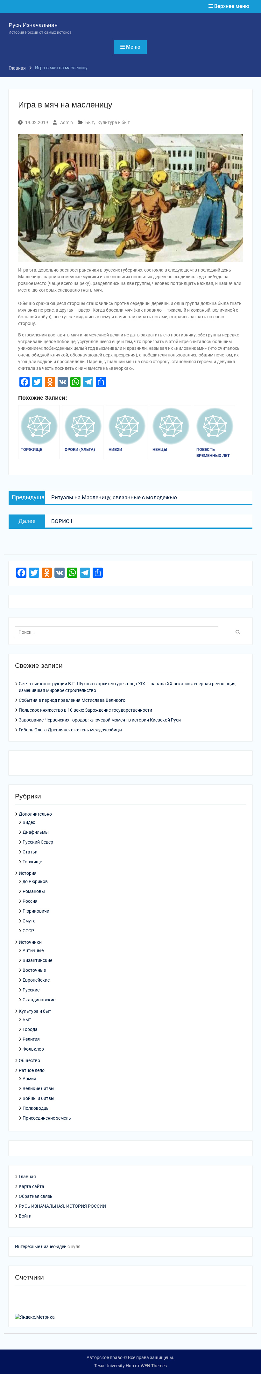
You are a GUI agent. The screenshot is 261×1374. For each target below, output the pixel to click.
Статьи (30, 851)
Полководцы (36, 1108)
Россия (30, 901)
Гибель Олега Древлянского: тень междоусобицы (70, 729)
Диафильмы (36, 832)
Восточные (34, 970)
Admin (66, 122)
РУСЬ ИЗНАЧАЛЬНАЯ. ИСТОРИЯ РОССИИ (62, 1206)
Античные (33, 950)
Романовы (34, 891)
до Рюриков (35, 881)
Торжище (32, 861)
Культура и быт (113, 122)
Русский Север (38, 842)
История (28, 873)
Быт (89, 122)
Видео (29, 822)
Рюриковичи (36, 911)
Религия (31, 1039)
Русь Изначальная (33, 25)
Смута (29, 920)
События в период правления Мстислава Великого (72, 700)
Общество (29, 1060)
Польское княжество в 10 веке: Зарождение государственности (85, 710)
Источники (30, 942)
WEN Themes (154, 1365)
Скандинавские (39, 999)
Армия (29, 1078)
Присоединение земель (47, 1118)
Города (30, 1029)
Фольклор (33, 1049)
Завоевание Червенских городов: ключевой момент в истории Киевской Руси (100, 719)
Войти (25, 1216)
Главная (27, 1176)
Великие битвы (38, 1088)
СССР (28, 930)
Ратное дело (32, 1070)
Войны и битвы (38, 1098)
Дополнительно (35, 814)
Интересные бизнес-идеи (41, 1246)
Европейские (36, 980)
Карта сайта (31, 1186)
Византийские (37, 960)
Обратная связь (36, 1196)
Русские (31, 989)
